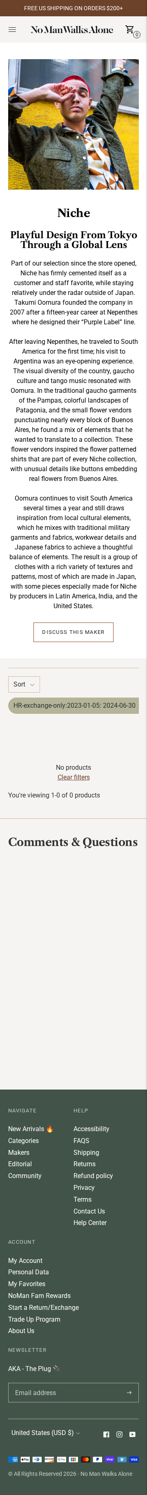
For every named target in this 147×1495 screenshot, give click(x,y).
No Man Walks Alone (106, 1474)
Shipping (86, 1152)
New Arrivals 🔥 (31, 1129)
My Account (25, 1261)
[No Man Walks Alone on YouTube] (132, 1435)
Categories (23, 1141)
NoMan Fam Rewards (39, 1296)
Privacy (84, 1188)
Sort (19, 684)
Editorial (20, 1164)
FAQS (81, 1141)
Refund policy (93, 1176)
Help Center (90, 1223)
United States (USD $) (42, 1433)
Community (25, 1176)
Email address (34, 1383)
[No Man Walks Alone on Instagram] (119, 1435)
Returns (85, 1164)
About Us (21, 1331)
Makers (18, 1152)
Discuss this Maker (73, 632)
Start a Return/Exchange (43, 1307)
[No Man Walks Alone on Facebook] (106, 1435)
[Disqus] (73, 968)
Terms (82, 1199)
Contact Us (89, 1211)
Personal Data (28, 1272)
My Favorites (26, 1284)
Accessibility (91, 1129)
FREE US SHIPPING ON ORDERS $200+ (73, 8)
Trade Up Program (34, 1319)
